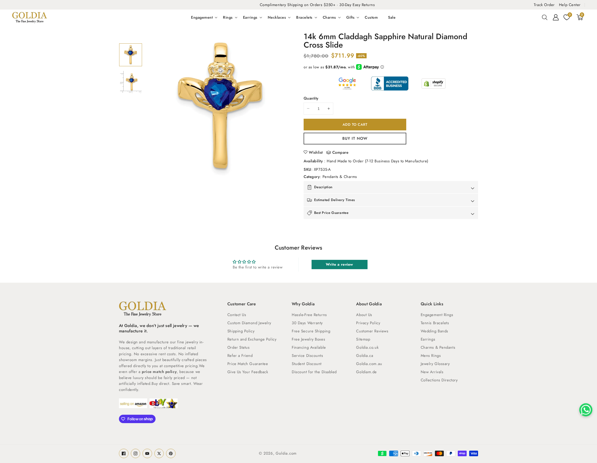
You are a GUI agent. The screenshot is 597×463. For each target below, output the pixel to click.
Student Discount (307, 363)
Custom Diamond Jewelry (249, 323)
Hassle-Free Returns (309, 314)
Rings (228, 17)
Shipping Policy (240, 331)
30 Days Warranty (307, 323)
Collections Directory (439, 380)
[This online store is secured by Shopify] (433, 83)
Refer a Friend (240, 355)
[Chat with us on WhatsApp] (585, 409)
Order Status (238, 347)
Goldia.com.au (369, 363)
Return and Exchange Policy (251, 339)
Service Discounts (307, 355)
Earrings (250, 17)
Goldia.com (286, 453)
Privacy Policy (368, 323)
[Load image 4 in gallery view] (130, 82)
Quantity (311, 98)
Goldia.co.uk (367, 347)
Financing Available (309, 347)
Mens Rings (431, 355)
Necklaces (277, 17)
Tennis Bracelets (435, 323)
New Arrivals (432, 372)
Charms (329, 17)
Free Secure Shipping (311, 331)
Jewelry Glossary (435, 363)
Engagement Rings (437, 314)
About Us (364, 314)
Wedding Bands (434, 331)
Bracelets (304, 17)
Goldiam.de (366, 372)
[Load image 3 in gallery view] (130, 54)
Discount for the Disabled (314, 372)
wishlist (316, 152)
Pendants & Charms (340, 176)
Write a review (339, 264)
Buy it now (355, 138)
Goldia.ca (364, 355)
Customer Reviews (372, 331)
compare (340, 152)
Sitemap (363, 339)
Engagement (202, 17)
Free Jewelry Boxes (308, 339)
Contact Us (236, 314)
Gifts (350, 17)
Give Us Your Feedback (247, 372)
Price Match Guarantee (247, 363)
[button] (545, 17)
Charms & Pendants (438, 347)
